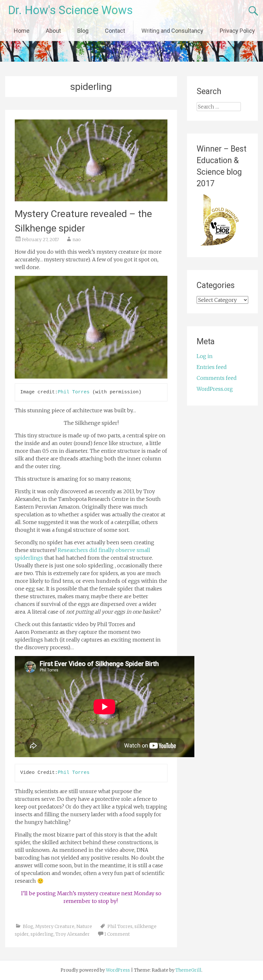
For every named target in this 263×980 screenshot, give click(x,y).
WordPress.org (215, 389)
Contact (115, 30)
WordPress (118, 970)
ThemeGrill (188, 970)
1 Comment (117, 934)
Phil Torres (73, 392)
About (53, 30)
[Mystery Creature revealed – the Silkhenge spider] (91, 199)
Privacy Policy (237, 30)
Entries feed (212, 367)
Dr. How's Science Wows (70, 10)
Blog (83, 30)
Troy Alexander (72, 934)
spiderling (42, 934)
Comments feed (217, 378)
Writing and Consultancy (172, 30)
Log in (205, 356)
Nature (84, 926)
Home (22, 30)
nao (76, 239)
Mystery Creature (54, 926)
